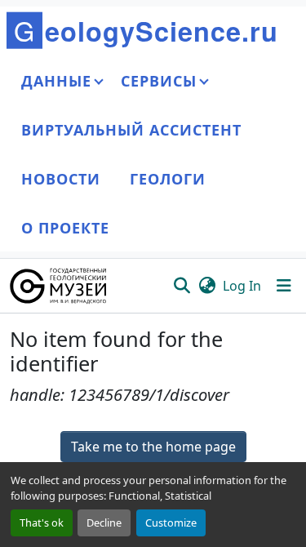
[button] (59, 285)
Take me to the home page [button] (153, 447)
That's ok (42, 522)
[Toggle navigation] (284, 285)
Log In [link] (242, 286)
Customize (171, 522)
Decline (104, 522)
